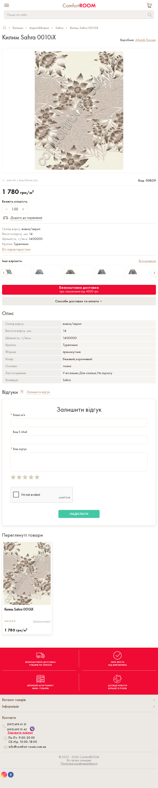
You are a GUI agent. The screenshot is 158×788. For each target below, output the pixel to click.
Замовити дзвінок (20, 732)
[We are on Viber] (32, 728)
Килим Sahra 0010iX (18, 609)
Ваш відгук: (18, 449)
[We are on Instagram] (4, 775)
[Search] (150, 15)
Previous (3, 272)
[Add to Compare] (47, 546)
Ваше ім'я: (18, 415)
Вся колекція (147, 261)
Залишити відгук (41, 621)
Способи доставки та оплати (77, 301)
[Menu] (6, 5)
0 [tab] (22, 391)
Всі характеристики (16, 249)
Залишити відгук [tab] (38, 391)
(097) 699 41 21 (17, 724)
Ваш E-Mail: (20, 432)
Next (154, 272)
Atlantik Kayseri (145, 40)
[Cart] (150, 6)
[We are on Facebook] (11, 775)
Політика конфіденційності (79, 763)
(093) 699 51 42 (17, 729)
